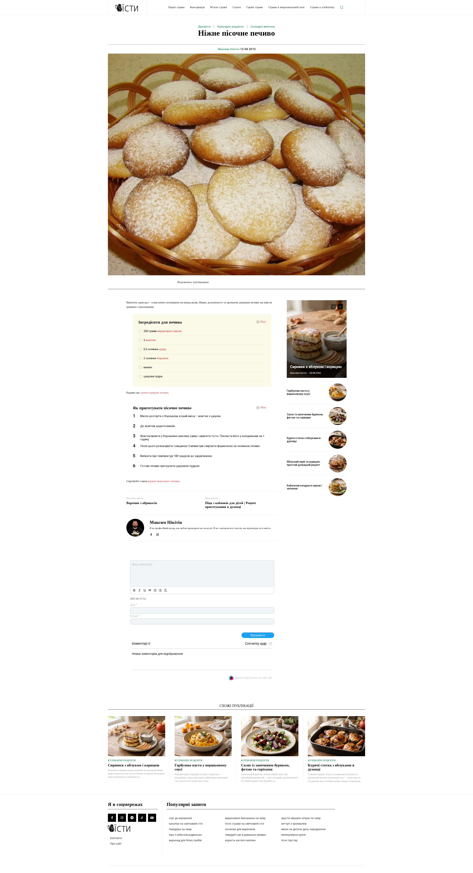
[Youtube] (152, 818)
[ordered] (155, 590)
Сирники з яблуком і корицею (316, 367)
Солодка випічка (263, 26)
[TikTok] (142, 818)
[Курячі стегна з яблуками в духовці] (338, 440)
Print (263, 321)
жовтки (151, 340)
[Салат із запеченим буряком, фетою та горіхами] (338, 416)
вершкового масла (169, 331)
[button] (341, 7)
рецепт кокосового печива (163, 481)
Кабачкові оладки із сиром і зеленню (304, 487)
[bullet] (160, 590)
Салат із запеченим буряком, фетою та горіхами (305, 416)
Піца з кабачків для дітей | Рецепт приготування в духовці (230, 505)
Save (266, 282)
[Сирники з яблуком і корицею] (317, 339)
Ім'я (133, 605)
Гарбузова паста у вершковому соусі (298, 392)
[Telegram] (132, 818)
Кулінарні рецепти (230, 26)
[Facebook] (151, 533)
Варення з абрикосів (141, 503)
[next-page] (340, 306)
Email (134, 616)
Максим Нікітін (229, 49)
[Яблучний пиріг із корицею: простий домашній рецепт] (338, 463)
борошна (162, 358)
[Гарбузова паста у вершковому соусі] (338, 392)
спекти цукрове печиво (154, 392)
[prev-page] (333, 306)
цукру (162, 349)
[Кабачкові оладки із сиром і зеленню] (338, 487)
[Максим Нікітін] (135, 527)
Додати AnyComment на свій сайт (253, 677)
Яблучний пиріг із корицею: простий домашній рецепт (304, 463)
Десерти (204, 26)
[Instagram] (157, 533)
